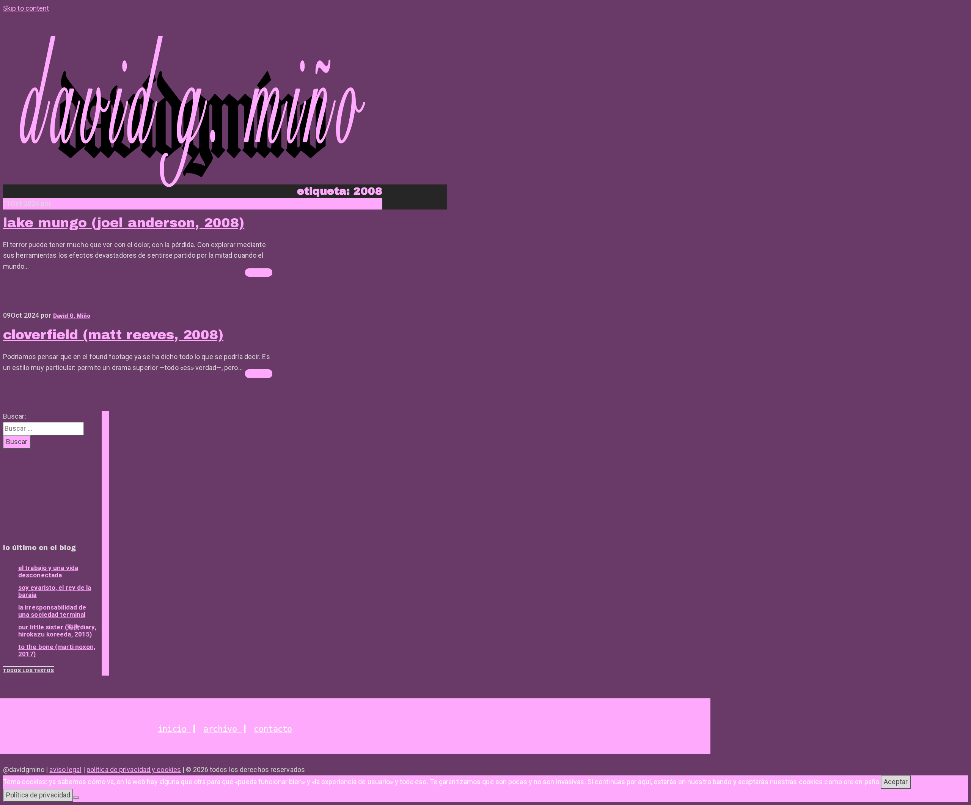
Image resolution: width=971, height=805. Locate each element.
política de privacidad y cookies (133, 769)
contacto (273, 729)
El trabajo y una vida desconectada (48, 571)
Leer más (258, 272)
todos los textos (28, 670)
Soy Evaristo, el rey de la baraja (54, 591)
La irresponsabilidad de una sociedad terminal (52, 611)
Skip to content (26, 8)
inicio (174, 729)
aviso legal (65, 769)
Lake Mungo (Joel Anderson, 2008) (123, 223)
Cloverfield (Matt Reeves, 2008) (113, 335)
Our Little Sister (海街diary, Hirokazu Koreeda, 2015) (57, 631)
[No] (76, 797)
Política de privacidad (38, 795)
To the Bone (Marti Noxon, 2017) (57, 650)
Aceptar (896, 782)
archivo (222, 729)
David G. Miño (71, 203)
